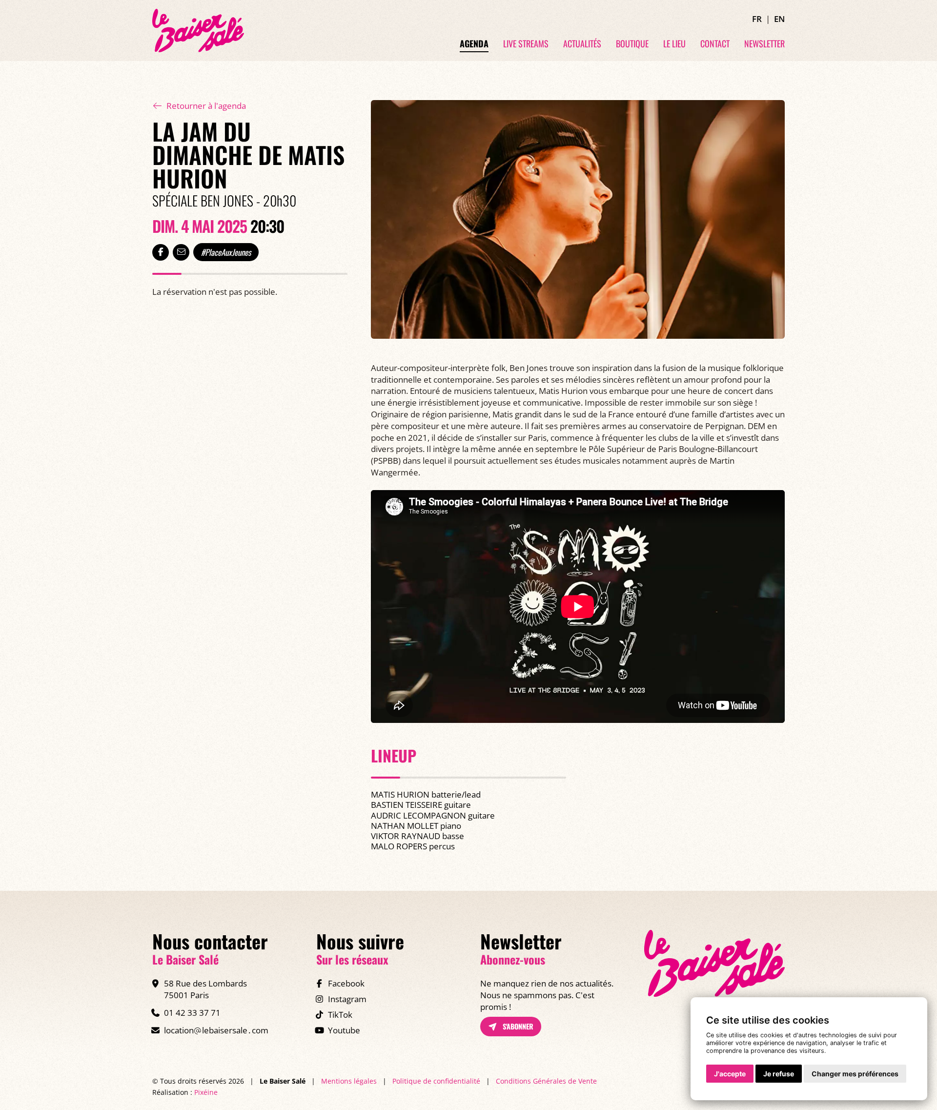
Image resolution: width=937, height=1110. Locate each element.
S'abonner (517, 1026)
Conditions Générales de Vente (546, 1081)
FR (757, 18)
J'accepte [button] (730, 1073)
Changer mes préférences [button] (855, 1073)
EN (779, 18)
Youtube (344, 1030)
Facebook (346, 983)
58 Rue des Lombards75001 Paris (205, 989)
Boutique (632, 44)
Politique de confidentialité (436, 1081)
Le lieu (674, 44)
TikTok (340, 1014)
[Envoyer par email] (181, 252)
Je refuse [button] (778, 1073)
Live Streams (526, 44)
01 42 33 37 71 (192, 1012)
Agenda (474, 44)
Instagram (347, 999)
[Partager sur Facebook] (160, 252)
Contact (715, 44)
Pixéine (206, 1092)
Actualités (582, 44)
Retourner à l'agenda (206, 105)
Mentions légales (349, 1081)
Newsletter (764, 44)
